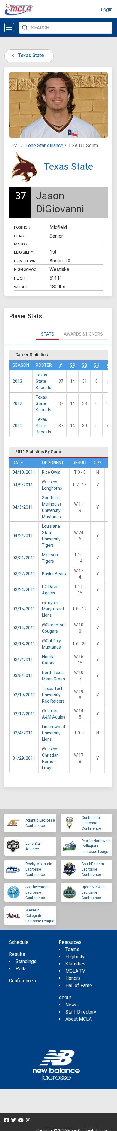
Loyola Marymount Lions (53, 609)
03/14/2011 (24, 627)
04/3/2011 (23, 507)
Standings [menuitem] (26, 961)
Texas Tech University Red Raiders (53, 695)
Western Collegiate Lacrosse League (40, 915)
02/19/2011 (24, 694)
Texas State (30, 55)
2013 (17, 381)
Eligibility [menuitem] (75, 956)
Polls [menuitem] (21, 968)
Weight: (21, 287)
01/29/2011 (24, 758)
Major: (21, 244)
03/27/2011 (24, 573)
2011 (17, 425)
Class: (20, 236)
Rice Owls (51, 472)
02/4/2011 (23, 733)
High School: (27, 269)
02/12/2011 (24, 713)
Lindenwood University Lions (53, 733)
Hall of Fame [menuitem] (78, 985)
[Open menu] (9, 27)
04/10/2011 (24, 472)
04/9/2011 (23, 484)
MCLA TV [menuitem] (75, 971)
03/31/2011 (24, 557)
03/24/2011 (24, 589)
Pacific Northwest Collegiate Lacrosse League (96, 846)
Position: (22, 227)
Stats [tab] (47, 334)
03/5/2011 (23, 675)
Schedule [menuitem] (18, 942)
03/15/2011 (24, 609)
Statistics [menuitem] (75, 964)
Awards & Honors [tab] (83, 334)
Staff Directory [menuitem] (80, 1012)
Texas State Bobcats (43, 381)
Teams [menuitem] (72, 949)
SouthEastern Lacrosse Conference (93, 869)
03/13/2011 (24, 643)
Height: (21, 278)
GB (84, 365)
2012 (17, 403)
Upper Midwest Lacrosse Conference (94, 892)
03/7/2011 (23, 659)
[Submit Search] (25, 28)
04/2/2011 (23, 535)
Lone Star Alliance (44, 145)
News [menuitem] (71, 1005)
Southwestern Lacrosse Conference (37, 892)
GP (72, 365)
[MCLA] (19, 10)
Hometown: (25, 261)
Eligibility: (24, 252)
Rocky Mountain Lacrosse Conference (39, 869)
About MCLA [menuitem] (78, 1019)
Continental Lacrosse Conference (91, 823)
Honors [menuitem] (73, 978)
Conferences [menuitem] (22, 981)
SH (96, 365)
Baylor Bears (54, 573)
